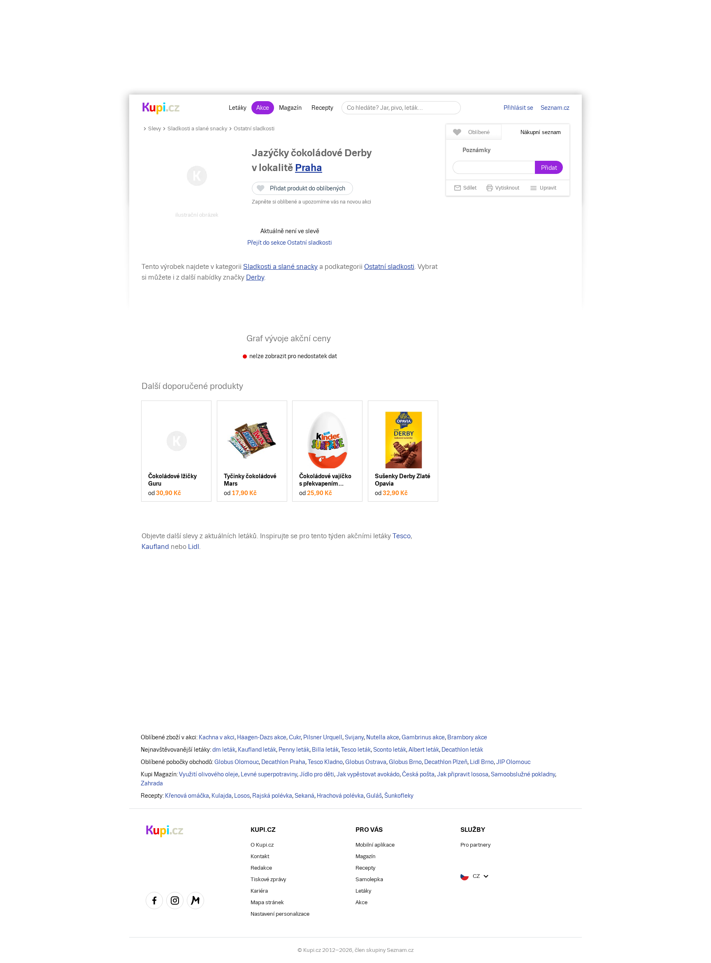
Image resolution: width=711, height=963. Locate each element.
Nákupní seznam (540, 132)
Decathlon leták (462, 749)
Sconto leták (389, 749)
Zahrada (152, 783)
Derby (255, 277)
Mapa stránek (267, 902)
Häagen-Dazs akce (261, 737)
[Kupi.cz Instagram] (175, 902)
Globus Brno (405, 762)
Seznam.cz (555, 107)
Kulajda (221, 795)
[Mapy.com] (195, 902)
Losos (242, 795)
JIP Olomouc (513, 762)
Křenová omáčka (187, 795)
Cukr (295, 737)
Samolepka (369, 879)
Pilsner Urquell (322, 737)
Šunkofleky (399, 795)
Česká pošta (418, 774)
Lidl (193, 547)
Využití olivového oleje (208, 774)
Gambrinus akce (423, 737)
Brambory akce (467, 737)
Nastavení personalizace (280, 914)
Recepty (322, 107)
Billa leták (325, 749)
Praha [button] (308, 167)
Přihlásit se (518, 107)
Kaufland (155, 547)
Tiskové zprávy (268, 879)
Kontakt (260, 856)
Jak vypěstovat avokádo (368, 774)
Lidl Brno (482, 762)
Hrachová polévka (340, 795)
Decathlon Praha (283, 762)
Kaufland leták (257, 749)
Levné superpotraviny (269, 774)
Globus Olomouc (236, 762)
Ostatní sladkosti (254, 128)
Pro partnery (475, 845)
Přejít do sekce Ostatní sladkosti (289, 242)
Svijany (354, 737)
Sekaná (304, 795)
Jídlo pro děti (317, 774)
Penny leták (294, 749)
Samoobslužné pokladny (523, 774)
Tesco (402, 536)
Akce (262, 107)
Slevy (154, 128)
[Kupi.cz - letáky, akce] (161, 109)
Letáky (237, 107)
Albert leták (424, 749)
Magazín (290, 107)
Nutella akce (382, 737)
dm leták (223, 749)
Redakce (261, 868)
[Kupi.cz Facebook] (154, 902)
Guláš (374, 795)
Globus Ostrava (365, 762)
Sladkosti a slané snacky (197, 128)
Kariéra (259, 891)
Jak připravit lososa (462, 774)
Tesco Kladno (325, 762)
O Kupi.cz (262, 845)
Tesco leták (356, 749)
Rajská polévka (272, 795)
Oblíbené (479, 132)
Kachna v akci (217, 737)
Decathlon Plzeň (445, 762)
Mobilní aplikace (375, 845)
